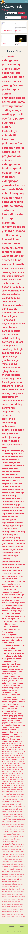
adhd (18, 879)
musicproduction (6, 849)
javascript (15, 437)
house (15, 891)
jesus (10, 753)
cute (5, 123)
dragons (5, 653)
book (19, 498)
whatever (16, 763)
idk (4, 218)
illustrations (14, 856)
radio (22, 507)
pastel (15, 761)
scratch (15, 751)
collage (21, 716)
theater (12, 747)
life (17, 185)
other (17, 567)
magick (19, 901)
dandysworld (4, 859)
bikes (7, 868)
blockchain (4, 864)
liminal (12, 841)
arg (10, 231)
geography (13, 716)
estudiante (14, 828)
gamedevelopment (11, 561)
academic (4, 848)
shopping (6, 498)
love (22, 185)
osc (23, 645)
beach (12, 891)
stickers (4, 745)
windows (14, 621)
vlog (11, 734)
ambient (8, 823)
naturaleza (8, 909)
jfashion (11, 666)
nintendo (6, 507)
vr (20, 586)
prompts (8, 914)
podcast (14, 718)
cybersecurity (8, 537)
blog (21, 77)
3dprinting (21, 785)
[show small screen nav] (26, 1)
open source (11, 926)
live (18, 856)
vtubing (6, 891)
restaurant (10, 806)
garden (15, 834)
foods (4, 697)
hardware (5, 787)
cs (15, 874)
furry (11, 118)
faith (5, 906)
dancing (5, 600)
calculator (8, 879)
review (3, 861)
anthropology (8, 821)
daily (13, 868)
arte (14, 102)
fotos (3, 891)
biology (16, 471)
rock (22, 389)
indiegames (6, 690)
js (24, 806)
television (17, 570)
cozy (19, 739)
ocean (17, 669)
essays (10, 589)
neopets (17, 903)
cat (13, 305)
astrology (20, 594)
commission (19, 876)
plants (5, 378)
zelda (23, 889)
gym (8, 597)
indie (18, 352)
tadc (14, 903)
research (6, 540)
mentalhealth (18, 592)
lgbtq (5, 371)
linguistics (6, 586)
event (19, 781)
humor (18, 650)
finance (21, 564)
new (22, 884)
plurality (22, 763)
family (4, 632)
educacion (7, 471)
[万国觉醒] (7, 38)
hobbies (6, 456)
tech (20, 164)
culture (20, 287)
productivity (11, 907)
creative (19, 489)
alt (18, 683)
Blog (19, 929)
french (20, 853)
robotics (11, 720)
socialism (4, 793)
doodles (18, 864)
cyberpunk (16, 444)
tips (23, 907)
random (7, 227)
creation (9, 819)
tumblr (15, 777)
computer (19, 477)
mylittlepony (21, 854)
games (15, 68)
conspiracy (21, 816)
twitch (17, 706)
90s (11, 308)
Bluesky (22, 926)
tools (16, 734)
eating (7, 814)
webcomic (8, 264)
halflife (17, 913)
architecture (8, 477)
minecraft (8, 177)
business (19, 276)
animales (21, 779)
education (8, 148)
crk (6, 863)
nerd (18, 783)
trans (18, 367)
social (5, 459)
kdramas (10, 836)
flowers (5, 474)
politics (7, 172)
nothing (6, 531)
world (21, 799)
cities (11, 913)
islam (5, 894)
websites (6, 528)
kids (17, 859)
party (14, 886)
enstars (4, 823)
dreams (15, 586)
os (24, 866)
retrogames (13, 826)
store (17, 753)
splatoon (15, 618)
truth (11, 854)
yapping (23, 819)
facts (9, 891)
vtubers (21, 759)
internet (7, 239)
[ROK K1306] (21, 25)
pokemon (8, 197)
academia (10, 811)
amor (4, 674)
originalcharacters (11, 450)
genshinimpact (17, 839)
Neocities (5, 926)
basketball (14, 459)
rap (12, 613)
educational (6, 739)
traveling (10, 674)
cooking (16, 235)
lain (21, 600)
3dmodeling (14, 730)
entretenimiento (16, 904)
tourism (16, 814)
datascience (4, 916)
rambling (18, 893)
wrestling (5, 704)
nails (22, 826)
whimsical (23, 887)
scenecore (6, 709)
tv (22, 256)
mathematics (7, 645)
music (10, 56)
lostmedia (12, 869)
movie (11, 489)
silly (4, 290)
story (14, 393)
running (15, 699)
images (4, 763)
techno (15, 791)
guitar (13, 382)
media (20, 264)
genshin (14, 581)
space (21, 272)
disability (18, 887)
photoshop (8, 917)
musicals (20, 653)
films (18, 260)
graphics (7, 312)
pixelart (15, 330)
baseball (18, 771)
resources (6, 648)
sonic (5, 389)
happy (21, 909)
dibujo (18, 866)
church (3, 879)
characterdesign (8, 669)
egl (8, 813)
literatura (5, 734)
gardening (9, 222)
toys (17, 600)
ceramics (4, 834)
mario (21, 753)
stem (7, 889)
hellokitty (5, 737)
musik (5, 904)
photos (15, 440)
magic (5, 492)
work (13, 576)
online (23, 669)
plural (10, 809)
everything (16, 404)
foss (15, 846)
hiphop (14, 690)
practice (14, 863)
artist (5, 338)
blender (20, 664)
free (12, 616)
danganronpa (14, 688)
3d (14, 312)
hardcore (21, 808)
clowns (7, 755)
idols (17, 886)
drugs (8, 841)
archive (20, 323)
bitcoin (3, 791)
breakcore (21, 702)
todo (21, 879)
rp (17, 666)
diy (15, 308)
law (21, 688)
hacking (15, 456)
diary (18, 197)
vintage (6, 444)
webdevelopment (9, 634)
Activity (5, 10)
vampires (6, 576)
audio (4, 683)
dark (8, 685)
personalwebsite (10, 516)
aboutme (14, 371)
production (6, 711)
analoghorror (5, 839)
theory (7, 854)
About (5, 929)
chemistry (5, 749)
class (16, 883)
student (19, 737)
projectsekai (4, 917)
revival (21, 881)
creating (11, 839)
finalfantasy (9, 904)
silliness (21, 904)
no (19, 676)
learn (18, 811)
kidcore (4, 818)
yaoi (4, 543)
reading (7, 114)
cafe (6, 753)
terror (15, 818)
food (18, 73)
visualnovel (12, 803)
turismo (3, 826)
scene (5, 404)
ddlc (6, 913)
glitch (3, 844)
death (11, 723)
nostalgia (8, 247)
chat (12, 510)
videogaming (17, 819)
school (6, 193)
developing (4, 909)
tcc (18, 799)
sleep (4, 555)
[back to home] (2, 2)
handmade (23, 863)
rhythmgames (4, 878)
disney (10, 876)
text (13, 819)
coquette (15, 626)
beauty (6, 440)
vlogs (8, 853)
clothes (18, 385)
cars (11, 268)
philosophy (9, 143)
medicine (6, 616)
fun (20, 143)
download (20, 916)
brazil (22, 818)
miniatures (4, 911)
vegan (12, 893)
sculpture (4, 813)
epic (22, 789)
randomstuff (4, 887)
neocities (4, 869)
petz (20, 831)
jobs (11, 911)
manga (16, 110)
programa (20, 821)
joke (2, 899)
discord (18, 483)
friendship (8, 816)
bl (6, 681)
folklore (7, 851)
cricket (16, 813)
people (7, 794)
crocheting (21, 836)
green (18, 789)
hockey (7, 804)
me (3, 345)
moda (4, 489)
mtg (23, 858)
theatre (11, 546)
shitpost (15, 866)
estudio (22, 856)
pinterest (14, 709)
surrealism (13, 789)
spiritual (13, 901)
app (3, 613)
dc (21, 783)
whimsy (12, 629)
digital (13, 525)
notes (23, 849)
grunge (19, 732)
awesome (5, 743)
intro (8, 613)
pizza (4, 658)
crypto (13, 549)
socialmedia (14, 727)
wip (13, 540)
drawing (7, 106)
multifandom (4, 897)
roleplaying (6, 676)
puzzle (22, 581)
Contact (19, 931)
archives (22, 851)
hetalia (3, 838)
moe (22, 869)
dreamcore (6, 661)
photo (8, 578)
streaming (8, 385)
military (12, 883)
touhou (5, 642)
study (5, 433)
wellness (15, 824)
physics (5, 519)
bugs (18, 537)
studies (7, 907)
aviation (20, 828)
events (15, 578)
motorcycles (20, 906)
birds (13, 531)
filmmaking (6, 718)
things (11, 741)
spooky (8, 897)
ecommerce (5, 747)
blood (3, 884)
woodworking (21, 913)
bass (3, 894)
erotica (9, 848)
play (10, 856)
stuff (19, 279)
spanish (5, 678)
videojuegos (10, 181)
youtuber (20, 878)
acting (14, 749)
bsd (8, 803)
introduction (7, 650)
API (23, 929)
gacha (15, 833)
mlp (14, 498)
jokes (5, 914)
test (14, 272)
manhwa (5, 741)
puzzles (5, 629)
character (15, 854)
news (5, 279)
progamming (7, 725)
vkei (10, 678)
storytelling (14, 462)
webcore (6, 453)
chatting (18, 793)
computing (5, 759)
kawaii (19, 247)
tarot (4, 589)
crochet (12, 301)
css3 (16, 901)
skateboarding (8, 602)
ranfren (16, 916)
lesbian (12, 737)
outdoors (21, 725)
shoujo (7, 869)
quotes (13, 843)
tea (23, 749)
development (9, 400)
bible (21, 811)
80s (3, 753)
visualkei (13, 894)
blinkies (19, 522)
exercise (8, 893)
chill (7, 808)
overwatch (18, 891)
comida (6, 330)
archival (15, 914)
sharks (9, 745)
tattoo (20, 838)
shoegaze (20, 861)
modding (6, 624)
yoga (18, 765)
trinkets (9, 781)
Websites (8, 6)
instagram (14, 876)
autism (11, 567)
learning (6, 272)
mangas (17, 801)
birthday (5, 621)
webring (14, 911)
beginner (20, 907)
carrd (13, 664)
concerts (18, 844)
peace (14, 913)
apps (17, 602)
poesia (19, 833)
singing (5, 510)
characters (8, 367)
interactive (17, 637)
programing (16, 168)
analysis (12, 813)
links (20, 656)
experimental (8, 522)
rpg (12, 378)
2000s (19, 189)
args (20, 749)
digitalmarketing (18, 823)
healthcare (20, 806)
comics (7, 93)
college (10, 761)
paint (24, 916)
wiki (3, 597)
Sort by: (4, 13)
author (12, 801)
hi (7, 793)
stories (6, 294)
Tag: (3, 17)
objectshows (17, 681)
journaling (13, 290)
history (6, 127)
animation (8, 98)
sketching (9, 798)
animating (14, 881)
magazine (6, 831)
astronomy (18, 513)
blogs (4, 447)
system (17, 584)
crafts (6, 235)
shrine (13, 695)
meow (9, 683)
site (16, 534)
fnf (14, 658)
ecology (20, 769)
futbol (16, 589)
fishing (15, 806)
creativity (7, 349)
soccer (17, 468)
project (5, 483)
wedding (20, 814)
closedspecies (5, 843)
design (20, 98)
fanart (5, 382)
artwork (21, 801)
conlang (4, 858)
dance (15, 334)
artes (7, 771)
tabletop (19, 794)
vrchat (20, 886)
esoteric (4, 853)
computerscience (7, 777)
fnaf (21, 456)
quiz (23, 868)
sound (8, 796)
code (21, 393)
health (12, 279)
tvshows (11, 543)
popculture (11, 640)
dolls (4, 567)
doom (10, 775)
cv (9, 838)
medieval (21, 813)
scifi (4, 301)
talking (21, 843)
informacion (4, 873)
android (4, 751)
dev (23, 739)
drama (3, 794)
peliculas (6, 608)
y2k (4, 231)
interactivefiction (22, 896)
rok (10, 31)
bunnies (5, 688)
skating (6, 765)
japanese (20, 543)
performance (19, 858)
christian (4, 819)
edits (3, 914)
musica (4, 31)
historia (21, 745)
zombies (15, 906)
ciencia (12, 903)
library (12, 823)
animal (20, 868)
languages (8, 411)
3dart (18, 846)
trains (3, 761)
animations (18, 605)
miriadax (5, 899)
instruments (9, 894)
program (18, 341)
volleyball (18, 713)
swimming (20, 791)
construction (19, 767)
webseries (14, 821)
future (11, 886)
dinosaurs (6, 730)
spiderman (10, 859)
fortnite (19, 658)
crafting (15, 507)
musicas (13, 848)
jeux (16, 899)
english (21, 610)
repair (9, 899)
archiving (12, 916)
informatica (7, 501)
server (12, 858)
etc (22, 290)
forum (3, 789)
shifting (8, 906)
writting (3, 808)
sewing (6, 393)
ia (5, 871)
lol (16, 692)
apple (9, 873)
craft (3, 685)
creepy (4, 769)
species (16, 868)
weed (8, 785)
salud (7, 791)
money (10, 534)
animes (5, 549)
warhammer (22, 903)
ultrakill (3, 868)
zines (21, 400)
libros (4, 573)
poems (11, 573)
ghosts (22, 844)
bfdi (12, 692)
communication (17, 871)
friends (6, 374)
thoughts (17, 465)
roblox (20, 148)
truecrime (4, 798)
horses (20, 761)
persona (20, 777)
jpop (10, 749)
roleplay (14, 389)
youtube (7, 206)
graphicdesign (10, 360)
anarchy (12, 851)
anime (6, 68)
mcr (24, 761)
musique (3, 883)
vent (16, 741)
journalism (6, 626)
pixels (11, 642)
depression (9, 834)
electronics (8, 418)
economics (8, 799)
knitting (17, 573)
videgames (16, 907)
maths (21, 741)
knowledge (14, 816)
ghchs (14, 656)
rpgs (20, 718)
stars (21, 683)
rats (19, 824)
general (8, 826)
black (20, 889)
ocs (4, 118)
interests (12, 564)
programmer (20, 773)
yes (10, 793)
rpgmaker (12, 853)
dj (2, 765)
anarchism (15, 745)
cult (12, 904)
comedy (19, 429)
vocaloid (20, 268)
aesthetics (8, 429)
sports (15, 152)
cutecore (14, 283)
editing (13, 363)
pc (7, 761)
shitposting (15, 831)
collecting (6, 581)
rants (19, 829)
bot (15, 864)
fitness (18, 510)
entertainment (10, 396)
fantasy (18, 206)
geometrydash (4, 901)
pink (20, 202)
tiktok (22, 793)
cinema (6, 305)
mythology (6, 656)
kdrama (18, 798)
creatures (17, 897)
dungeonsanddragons (6, 903)
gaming (7, 85)
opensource (13, 794)
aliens (22, 602)
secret (22, 914)
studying (5, 671)
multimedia (16, 775)
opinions (3, 913)
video (20, 214)
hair (3, 821)
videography (12, 765)
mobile (11, 846)
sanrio (10, 352)
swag (9, 697)
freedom (12, 804)
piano (9, 658)
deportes (12, 671)
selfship (4, 854)
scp (21, 883)
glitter (10, 868)
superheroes (5, 856)
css (4, 352)
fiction (5, 287)
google (9, 887)
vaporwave (7, 513)
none (16, 723)
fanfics (3, 851)
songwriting (4, 881)
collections (16, 896)
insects (4, 781)
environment (14, 755)
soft (20, 849)
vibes (3, 871)
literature (8, 139)
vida (3, 809)
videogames (10, 60)
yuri (3, 605)
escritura (20, 859)
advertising (23, 893)
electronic (20, 743)
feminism (5, 706)
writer (3, 846)
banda (8, 31)
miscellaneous (15, 909)
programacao (9, 818)
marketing (15, 338)
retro (5, 189)
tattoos (11, 791)
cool (19, 382)
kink (22, 899)
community (8, 407)
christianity (6, 695)
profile (5, 570)
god (16, 747)
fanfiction (7, 276)
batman (8, 858)
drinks (12, 914)
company (10, 863)
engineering (9, 422)
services (4, 773)
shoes (20, 809)
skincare (10, 787)
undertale (6, 486)
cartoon (5, 610)
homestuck (8, 320)
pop (12, 31)
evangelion (17, 889)
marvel (12, 594)
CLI (15, 929)
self (8, 913)
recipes (20, 678)
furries (20, 549)
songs (12, 706)
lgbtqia (16, 787)
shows (20, 312)
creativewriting (5, 874)
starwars (4, 757)
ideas (14, 798)
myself (19, 671)
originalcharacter (20, 874)
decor (22, 864)
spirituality (16, 453)
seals (16, 853)
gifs (9, 681)
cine (15, 674)
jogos (19, 597)
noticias (6, 876)
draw (22, 757)
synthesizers (14, 884)
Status (8, 931)
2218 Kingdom (18, 43)
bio (18, 629)
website (15, 294)
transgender (7, 592)
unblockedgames (5, 886)
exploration (21, 894)
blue (20, 723)
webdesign (7, 465)
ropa (22, 794)
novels (14, 661)
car (15, 732)
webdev (9, 751)
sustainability (5, 829)
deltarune (7, 415)
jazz (9, 757)
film (15, 135)
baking (6, 298)
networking (10, 833)
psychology (8, 323)
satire (18, 881)
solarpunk (16, 878)
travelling (5, 727)
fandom (7, 252)
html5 (4, 564)
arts (12, 287)
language (19, 492)
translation (5, 775)
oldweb (5, 480)
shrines (18, 848)
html (5, 168)
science (7, 160)
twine (12, 757)
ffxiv (22, 706)
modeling (14, 799)
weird (5, 437)
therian (4, 785)
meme (17, 613)
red (2, 904)
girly (10, 759)
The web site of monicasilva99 (7, 30)
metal (5, 363)
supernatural (11, 773)
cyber (3, 771)
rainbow (9, 901)
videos (20, 231)
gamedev (8, 185)
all (10, 570)
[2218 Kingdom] (21, 38)
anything (20, 531)
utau (18, 704)
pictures (5, 716)
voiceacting (12, 844)
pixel (18, 685)
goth (14, 316)
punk (5, 308)
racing (11, 814)
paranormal (6, 692)
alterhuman (15, 836)
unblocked (5, 767)
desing (22, 891)
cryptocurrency (8, 884)
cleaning (16, 808)
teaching (17, 645)
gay (22, 450)
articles (3, 863)
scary (18, 818)
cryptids (7, 846)
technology (9, 131)
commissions (9, 327)
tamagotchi (21, 897)
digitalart (11, 345)
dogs (10, 218)
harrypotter (4, 836)
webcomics (8, 426)
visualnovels (7, 584)
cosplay (16, 486)
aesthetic (8, 260)
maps (22, 798)
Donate (11, 929)
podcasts (4, 803)
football (6, 316)
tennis (3, 824)
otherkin (11, 808)
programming (11, 64)
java (22, 796)
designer (3, 907)
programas (4, 806)
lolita (13, 753)
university (4, 841)
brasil (17, 720)
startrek (8, 864)
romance (19, 576)
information (7, 504)
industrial (8, 883)
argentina (20, 911)
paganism (13, 887)
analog (3, 799)
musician (8, 911)
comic (17, 227)
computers (9, 202)
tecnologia (13, 555)
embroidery (4, 893)
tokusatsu (8, 916)
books (16, 81)
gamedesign (7, 637)
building (16, 841)
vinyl (3, 876)
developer (6, 618)
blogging (18, 193)
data (14, 683)
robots (19, 640)
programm (12, 897)
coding (6, 110)
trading (14, 781)
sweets (17, 873)
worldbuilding (11, 256)
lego (22, 781)
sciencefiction (5, 828)
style (15, 678)
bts (11, 732)
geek (22, 866)
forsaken (18, 863)
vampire (15, 861)
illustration (9, 214)
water (18, 834)
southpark (14, 785)
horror (6, 102)
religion (15, 374)
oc (23, 227)
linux (16, 239)
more (10, 889)
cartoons (8, 210)
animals (7, 135)
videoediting (14, 779)
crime (19, 883)
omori (14, 739)
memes (7, 243)
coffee (5, 468)
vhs (16, 804)
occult (17, 552)
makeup (6, 334)
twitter (15, 893)
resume (5, 594)
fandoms (14, 474)
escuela (12, 771)
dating (13, 896)
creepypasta (20, 616)
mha (13, 889)
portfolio (18, 114)
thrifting (6, 809)
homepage (15, 809)
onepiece (13, 849)
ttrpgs (17, 504)
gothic (13, 597)
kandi (20, 787)
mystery (22, 621)
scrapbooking (9, 824)
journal (17, 252)
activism (14, 711)
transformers (12, 743)
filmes (14, 725)
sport (5, 356)
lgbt (21, 349)
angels (18, 803)
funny (18, 378)
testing (5, 525)
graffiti (10, 829)
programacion (11, 156)
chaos (8, 871)
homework (4, 833)
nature (6, 152)
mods (7, 838)
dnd (16, 349)
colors (19, 804)
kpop (12, 123)
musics (11, 871)
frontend (12, 906)
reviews (13, 433)
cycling (17, 843)
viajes (19, 884)
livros (19, 747)
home (19, 695)
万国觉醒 (3, 43)
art (4, 56)
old (19, 757)
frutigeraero (8, 552)
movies (6, 81)
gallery (13, 653)
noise (14, 697)
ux (15, 858)
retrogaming (10, 769)
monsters (18, 796)
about (14, 528)
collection (10, 763)
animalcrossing (4, 896)
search (3, 814)
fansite (13, 685)
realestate (15, 759)
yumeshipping (11, 874)
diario (3, 906)
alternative (19, 501)
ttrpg (17, 411)
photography (10, 89)
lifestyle (13, 356)
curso (23, 831)
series (19, 305)
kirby (14, 811)
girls (3, 755)
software (7, 341)
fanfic (12, 600)
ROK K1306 (18, 30)
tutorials (17, 851)
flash (3, 779)
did (2, 831)
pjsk (3, 681)
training (12, 879)
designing (5, 732)
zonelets (13, 704)
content (11, 861)
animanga (7, 801)
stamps (9, 605)
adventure (6, 664)
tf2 (13, 713)
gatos (13, 519)
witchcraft (20, 540)
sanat (12, 864)
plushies (5, 702)
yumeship (12, 767)
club (17, 911)
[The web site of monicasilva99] (7, 25)
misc (19, 751)
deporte (21, 755)
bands (3, 804)
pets (11, 468)
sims (15, 879)
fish (3, 578)
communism (6, 699)
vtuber (5, 462)
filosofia (9, 881)
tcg (11, 909)
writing (6, 77)
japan (11, 492)
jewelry (4, 720)
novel (23, 751)
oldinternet (13, 873)
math (5, 283)
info (4, 534)
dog (3, 640)
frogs (10, 828)
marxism (3, 889)
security (14, 676)
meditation (10, 878)
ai (14, 231)
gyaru (19, 608)
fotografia (13, 702)
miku (23, 783)
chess (13, 624)
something (13, 899)
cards (17, 849)
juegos (20, 525)
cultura (13, 796)
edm (3, 801)
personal (8, 73)
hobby (4, 666)
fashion (18, 85)
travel (16, 172)
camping (11, 866)
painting (15, 298)
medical (14, 793)
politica (19, 914)
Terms (13, 931)
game (21, 102)
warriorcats (5, 783)
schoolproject (14, 838)
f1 (17, 749)
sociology (4, 796)
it (23, 465)
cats (15, 77)
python (11, 632)
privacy (22, 699)
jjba (10, 843)
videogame (9, 164)
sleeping (6, 558)
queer (16, 243)
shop (4, 495)
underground (17, 869)
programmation (5, 866)
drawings (13, 610)
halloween (4, 811)
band (4, 546)
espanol (9, 896)
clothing (12, 495)
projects (19, 546)
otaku (18, 826)
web (12, 189)
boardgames (6, 713)
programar (12, 783)
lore (12, 483)
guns (14, 859)
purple (21, 803)
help (16, 769)
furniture (7, 844)
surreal (22, 829)
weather (8, 789)
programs (7, 861)
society (21, 846)
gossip (17, 894)
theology (15, 829)
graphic (5, 723)
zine (13, 648)
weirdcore (15, 480)
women (22, 824)
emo (5, 268)
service (4, 816)
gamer (7, 779)
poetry (19, 118)
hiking (13, 608)
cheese (19, 899)
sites (11, 831)
